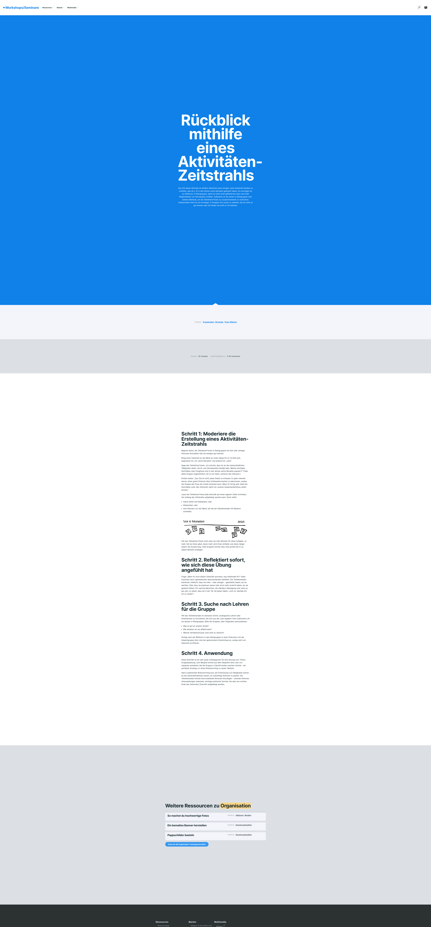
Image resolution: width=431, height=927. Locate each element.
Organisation (208, 322)
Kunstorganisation (244, 825)
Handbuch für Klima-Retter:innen (201, 926)
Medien (248, 815)
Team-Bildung (230, 322)
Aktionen (240, 815)
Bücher (60, 8)
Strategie (219, 322)
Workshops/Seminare (22, 7)
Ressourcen (47, 8)
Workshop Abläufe (163, 926)
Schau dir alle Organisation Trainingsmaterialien (187, 844)
